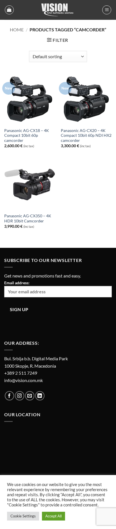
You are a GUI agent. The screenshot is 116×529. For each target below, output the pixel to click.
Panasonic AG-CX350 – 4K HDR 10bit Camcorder (27, 218)
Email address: (17, 282)
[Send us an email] (29, 395)
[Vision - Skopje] (58, 10)
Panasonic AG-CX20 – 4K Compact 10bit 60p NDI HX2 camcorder (86, 135)
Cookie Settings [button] (23, 516)
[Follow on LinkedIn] (39, 395)
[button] (9, 9)
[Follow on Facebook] (9, 395)
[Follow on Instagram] (19, 395)
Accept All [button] (53, 516)
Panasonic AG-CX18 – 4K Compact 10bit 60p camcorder (26, 135)
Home (17, 29)
